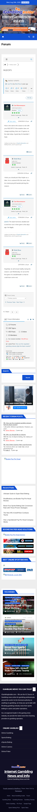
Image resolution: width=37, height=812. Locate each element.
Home (8, 795)
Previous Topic (11, 302)
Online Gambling (7, 733)
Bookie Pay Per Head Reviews (13, 621)
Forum (28, 795)
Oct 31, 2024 (11, 653)
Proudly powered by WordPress (12, 788)
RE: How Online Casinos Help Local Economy (18, 444)
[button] (29, 37)
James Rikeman (10, 430)
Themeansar (18, 791)
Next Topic (20, 302)
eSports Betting (6, 742)
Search (6, 371)
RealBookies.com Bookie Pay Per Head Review (16, 629)
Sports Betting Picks (14, 807)
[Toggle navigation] (33, 37)
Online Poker (5, 751)
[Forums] (5, 64)
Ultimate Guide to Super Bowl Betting (16, 493)
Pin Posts (19, 803)
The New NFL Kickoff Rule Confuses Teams (17, 669)
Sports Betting (6, 737)
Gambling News (6, 799)
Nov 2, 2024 (10, 632)
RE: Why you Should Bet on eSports (15, 434)
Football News (16, 665)
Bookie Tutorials (10, 644)
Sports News (25, 665)
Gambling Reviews (10, 624)
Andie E (7, 450)
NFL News (7, 665)
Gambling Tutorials (10, 600)
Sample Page (27, 803)
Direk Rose (18, 84)
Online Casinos (6, 747)
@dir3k (6, 221)
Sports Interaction (21, 143)
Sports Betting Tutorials (12, 603)
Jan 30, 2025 (11, 611)
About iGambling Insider (18, 795)
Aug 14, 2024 (11, 674)
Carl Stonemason (19, 105)
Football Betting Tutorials (13, 597)
